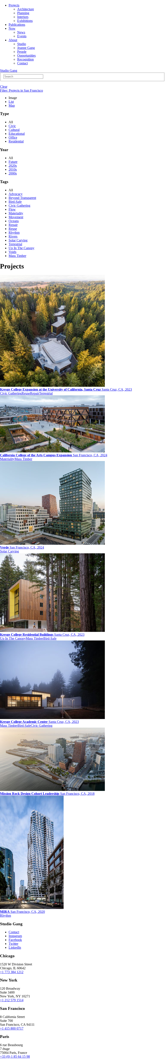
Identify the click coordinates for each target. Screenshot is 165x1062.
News (21, 32)
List (11, 101)
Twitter (13, 943)
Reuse (13, 229)
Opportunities (26, 55)
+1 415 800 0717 (11, 1028)
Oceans (14, 221)
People (21, 51)
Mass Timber (17, 256)
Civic (12, 126)
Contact (22, 63)
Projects (14, 5)
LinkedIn (15, 947)
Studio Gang (8, 70)
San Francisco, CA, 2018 (47, 793)
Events (21, 36)
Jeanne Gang (26, 48)
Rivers (13, 236)
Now (12, 28)
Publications (17, 24)
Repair (13, 225)
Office (13, 137)
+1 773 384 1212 (11, 972)
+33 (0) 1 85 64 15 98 (15, 1056)
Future (13, 162)
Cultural (14, 130)
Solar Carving (18, 240)
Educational (17, 133)
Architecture (25, 9)
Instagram (15, 936)
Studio (21, 44)
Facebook (15, 940)
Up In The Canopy (21, 248)
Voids (12, 252)
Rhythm (14, 232)
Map (12, 105)
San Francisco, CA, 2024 (53, 455)
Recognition (25, 59)
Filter (21, 90)
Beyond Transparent (22, 198)
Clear (3, 86)
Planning (23, 13)
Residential (16, 141)
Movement (16, 217)
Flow (12, 209)
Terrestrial (15, 244)
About (13, 40)
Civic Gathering (19, 205)
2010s (13, 169)
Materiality (16, 213)
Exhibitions (25, 21)
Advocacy (16, 194)
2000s (13, 173)
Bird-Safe (15, 201)
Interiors (22, 17)
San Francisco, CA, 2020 (22, 911)
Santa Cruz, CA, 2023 (66, 389)
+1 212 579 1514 (11, 1000)
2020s (13, 165)
